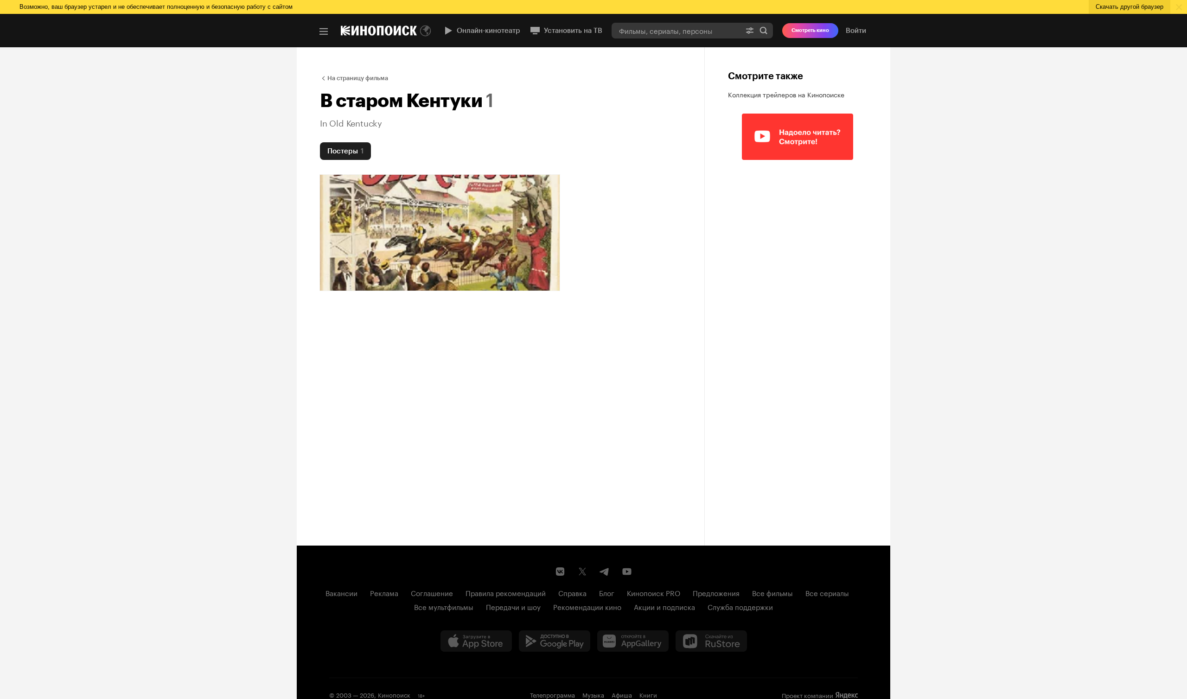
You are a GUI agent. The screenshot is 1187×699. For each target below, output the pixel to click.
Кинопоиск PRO (653, 592)
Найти (764, 30)
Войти (856, 30)
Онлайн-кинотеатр (488, 30)
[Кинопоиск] (379, 30)
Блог (606, 592)
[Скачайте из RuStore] (711, 641)
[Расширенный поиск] (750, 30)
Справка (572, 592)
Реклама (384, 592)
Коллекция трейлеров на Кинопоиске (786, 94)
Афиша (622, 694)
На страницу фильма (357, 78)
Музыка (593, 694)
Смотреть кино (810, 30)
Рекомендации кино (587, 606)
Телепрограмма (552, 694)
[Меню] (323, 31)
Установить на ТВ (573, 30)
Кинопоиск (394, 694)
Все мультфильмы (443, 606)
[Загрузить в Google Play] (554, 641)
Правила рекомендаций (506, 592)
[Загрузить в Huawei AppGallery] (633, 641)
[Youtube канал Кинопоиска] (626, 571)
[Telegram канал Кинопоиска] (604, 571)
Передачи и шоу (513, 606)
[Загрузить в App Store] (476, 641)
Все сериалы (827, 592)
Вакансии (341, 592)
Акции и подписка (664, 606)
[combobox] (676, 30)
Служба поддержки (740, 606)
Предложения (716, 592)
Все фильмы (772, 592)
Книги (648, 694)
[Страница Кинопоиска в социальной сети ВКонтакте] (560, 571)
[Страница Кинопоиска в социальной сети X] (582, 571)
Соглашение (432, 592)
